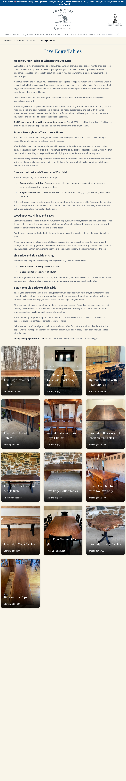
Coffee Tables (117, 2)
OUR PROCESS (53, 34)
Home (9, 40)
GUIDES (40, 34)
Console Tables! (63, 4)
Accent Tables (94, 2)
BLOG (31, 34)
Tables (50, 1)
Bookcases (105, 2)
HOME (8, 34)
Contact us (46, 338)
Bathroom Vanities (79, 2)
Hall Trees (66, 2)
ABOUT (16, 34)
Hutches (57, 2)
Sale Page (30, 1)
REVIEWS (82, 34)
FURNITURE (68, 34)
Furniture (20, 40)
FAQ (24, 34)
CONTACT (93, 34)
